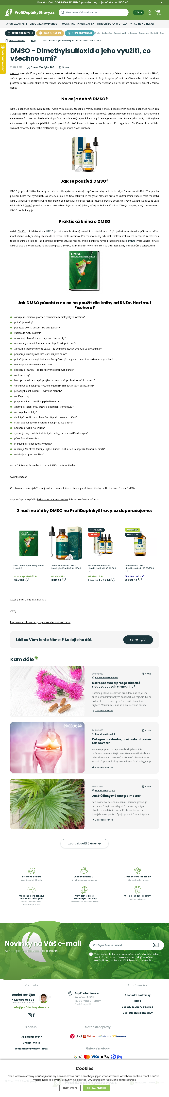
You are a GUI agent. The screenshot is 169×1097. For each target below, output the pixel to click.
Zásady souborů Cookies (137, 1007)
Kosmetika (68, 23)
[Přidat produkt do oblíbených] (27, 579)
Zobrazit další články (82, 843)
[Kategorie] (160, 24)
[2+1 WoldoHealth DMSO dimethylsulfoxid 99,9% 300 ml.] (103, 543)
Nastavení (70, 1088)
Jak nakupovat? (31, 1036)
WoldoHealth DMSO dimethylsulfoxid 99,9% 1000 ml (139, 568)
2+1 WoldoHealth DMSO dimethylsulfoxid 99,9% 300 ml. (102, 568)
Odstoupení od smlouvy (137, 1013)
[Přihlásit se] (149, 12)
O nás (97, 33)
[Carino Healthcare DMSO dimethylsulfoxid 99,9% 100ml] (65, 543)
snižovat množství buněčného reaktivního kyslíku (36, 127)
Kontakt (154, 33)
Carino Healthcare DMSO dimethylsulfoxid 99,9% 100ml (66, 567)
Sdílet (134, 640)
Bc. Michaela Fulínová (106, 677)
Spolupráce (107, 33)
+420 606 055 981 (23, 1000)
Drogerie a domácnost (44, 23)
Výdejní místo (31, 1042)
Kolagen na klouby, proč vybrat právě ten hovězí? (121, 741)
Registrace (144, 33)
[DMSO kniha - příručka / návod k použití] (28, 543)
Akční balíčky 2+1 (16, 23)
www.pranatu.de (19, 476)
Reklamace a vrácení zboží (31, 1048)
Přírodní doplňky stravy (112, 23)
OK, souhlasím (96, 1088)
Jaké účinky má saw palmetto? (116, 796)
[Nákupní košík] (158, 12)
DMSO (14, 73)
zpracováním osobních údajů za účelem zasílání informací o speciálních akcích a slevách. (124, 958)
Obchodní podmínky (138, 995)
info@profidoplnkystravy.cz (31, 1007)
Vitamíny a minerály (142, 23)
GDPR (137, 1001)
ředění (28, 205)
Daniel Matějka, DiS (105, 734)
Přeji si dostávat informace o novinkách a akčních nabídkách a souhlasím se (126, 957)
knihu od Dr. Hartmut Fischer (52, 499)
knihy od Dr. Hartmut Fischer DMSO (115, 488)
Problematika (85, 23)
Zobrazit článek (104, 710)
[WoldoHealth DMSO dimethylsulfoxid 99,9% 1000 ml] (140, 543)
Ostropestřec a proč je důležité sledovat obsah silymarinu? (116, 685)
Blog (162, 33)
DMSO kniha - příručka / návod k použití (29, 567)
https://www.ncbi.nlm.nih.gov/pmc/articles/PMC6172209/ (40, 622)
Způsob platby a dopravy (125, 33)
